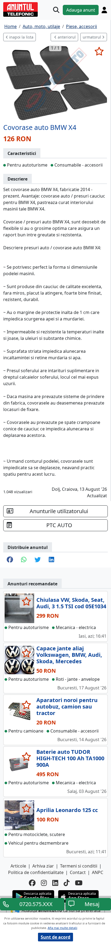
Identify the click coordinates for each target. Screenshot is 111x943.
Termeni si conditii (78, 866)
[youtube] (78, 883)
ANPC (97, 872)
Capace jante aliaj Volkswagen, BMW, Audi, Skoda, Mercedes (69, 655)
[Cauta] (56, 10)
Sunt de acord (55, 937)
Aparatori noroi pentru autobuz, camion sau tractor (67, 706)
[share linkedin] (51, 560)
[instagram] (44, 883)
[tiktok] (67, 883)
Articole (18, 866)
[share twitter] (37, 560)
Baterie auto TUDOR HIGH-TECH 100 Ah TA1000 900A (70, 758)
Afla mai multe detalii (62, 928)
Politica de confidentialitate (36, 872)
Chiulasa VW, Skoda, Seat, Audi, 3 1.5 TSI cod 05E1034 (71, 603)
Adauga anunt (80, 10)
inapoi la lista (20, 37)
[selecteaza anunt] (99, 51)
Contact (78, 872)
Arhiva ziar (43, 866)
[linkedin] (55, 883)
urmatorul (92, 37)
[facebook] (32, 883)
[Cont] (104, 10)
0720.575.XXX (36, 904)
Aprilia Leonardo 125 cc (67, 810)
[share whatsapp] (24, 560)
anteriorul (66, 37)
